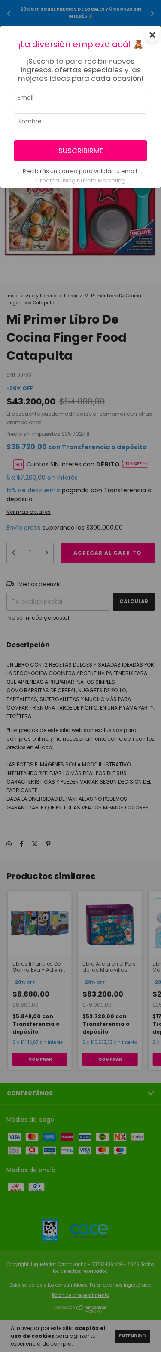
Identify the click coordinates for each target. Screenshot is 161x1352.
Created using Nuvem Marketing (80, 180)
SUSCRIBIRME (80, 150)
